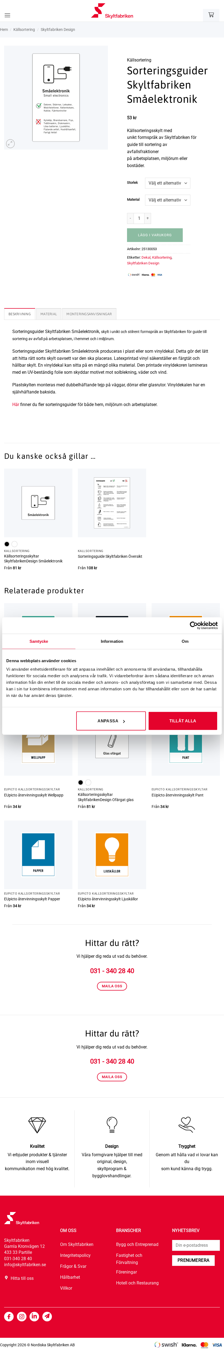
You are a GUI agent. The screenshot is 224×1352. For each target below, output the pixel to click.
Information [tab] (112, 641)
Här (15, 404)
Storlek (132, 183)
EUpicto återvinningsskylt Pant (178, 795)
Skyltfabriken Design (58, 29)
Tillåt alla (182, 721)
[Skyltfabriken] (112, 11)
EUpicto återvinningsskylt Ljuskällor (108, 899)
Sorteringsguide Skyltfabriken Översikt (110, 556)
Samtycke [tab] (39, 641)
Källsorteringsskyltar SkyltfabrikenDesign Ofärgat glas (106, 797)
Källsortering (162, 257)
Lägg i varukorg (155, 235)
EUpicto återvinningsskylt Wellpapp (33, 795)
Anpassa (108, 721)
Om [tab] (185, 641)
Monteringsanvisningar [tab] (89, 314)
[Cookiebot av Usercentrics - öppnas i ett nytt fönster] (194, 625)
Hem (4, 29)
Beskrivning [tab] (19, 314)
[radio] (7, 544)
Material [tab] (48, 314)
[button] (7, 15)
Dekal (146, 257)
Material (133, 200)
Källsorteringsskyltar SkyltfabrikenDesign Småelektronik (33, 559)
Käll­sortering (24, 29)
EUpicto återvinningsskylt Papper (32, 899)
